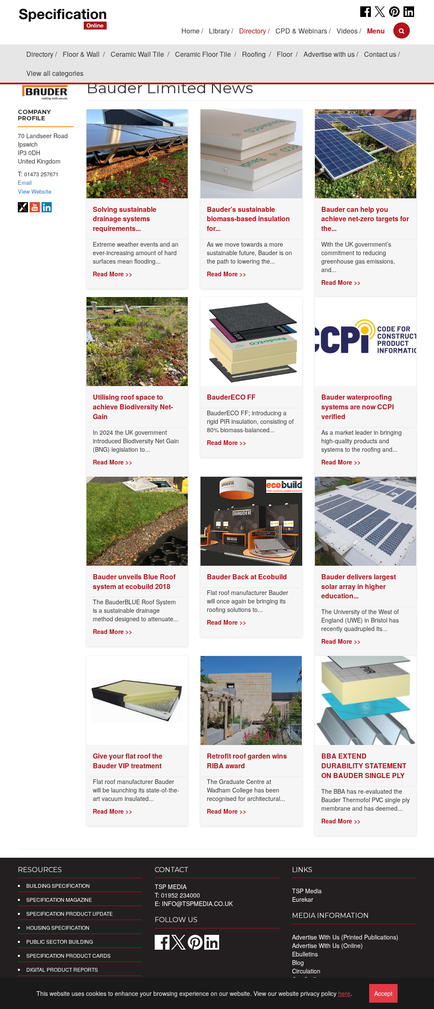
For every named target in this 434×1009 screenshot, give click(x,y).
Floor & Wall (82, 54)
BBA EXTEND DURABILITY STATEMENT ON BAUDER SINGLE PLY (363, 765)
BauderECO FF (231, 397)
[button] (376, 30)
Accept (383, 993)
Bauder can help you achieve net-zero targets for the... (365, 218)
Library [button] (219, 31)
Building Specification (58, 885)
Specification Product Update (69, 913)
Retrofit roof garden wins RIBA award (247, 760)
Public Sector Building (59, 941)
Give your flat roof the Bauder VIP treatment (127, 760)
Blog (298, 962)
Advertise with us (329, 54)
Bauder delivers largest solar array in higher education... (358, 586)
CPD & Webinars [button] (301, 31)
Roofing (254, 54)
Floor (285, 54)
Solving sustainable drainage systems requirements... (124, 218)
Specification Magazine (59, 899)
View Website (34, 191)
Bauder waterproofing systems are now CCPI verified (357, 406)
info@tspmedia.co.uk (197, 903)
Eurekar (302, 899)
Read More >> (112, 274)
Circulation (306, 971)
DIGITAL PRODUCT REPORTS (62, 969)
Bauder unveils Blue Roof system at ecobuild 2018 (134, 581)
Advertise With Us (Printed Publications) (345, 937)
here (344, 993)
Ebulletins (305, 954)
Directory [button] (252, 31)
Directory (39, 54)
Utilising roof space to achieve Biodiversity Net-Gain (133, 406)
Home (190, 31)
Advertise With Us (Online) (327, 945)
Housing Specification (57, 927)
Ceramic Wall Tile (138, 54)
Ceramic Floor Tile (204, 54)
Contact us (380, 54)
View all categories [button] (54, 73)
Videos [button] (347, 31)
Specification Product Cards (68, 955)
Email (25, 182)
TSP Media (307, 891)
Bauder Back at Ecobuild (247, 576)
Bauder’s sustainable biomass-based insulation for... (248, 218)
